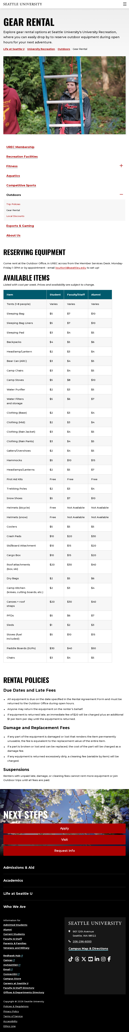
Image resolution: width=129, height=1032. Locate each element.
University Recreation (41, 49)
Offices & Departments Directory (23, 992)
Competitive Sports (21, 185)
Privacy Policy (11, 1011)
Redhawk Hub (11, 955)
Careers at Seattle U (15, 983)
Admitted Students (15, 924)
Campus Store (12, 978)
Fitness (12, 166)
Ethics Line (9, 1026)
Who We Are (14, 907)
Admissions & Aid (18, 868)
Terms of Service (13, 1016)
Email (6, 969)
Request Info (64, 851)
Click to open (121, 166)
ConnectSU (10, 974)
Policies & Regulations (16, 1006)
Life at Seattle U (14, 49)
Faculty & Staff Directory (18, 987)
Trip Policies (13, 204)
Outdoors (64, 49)
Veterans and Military (16, 947)
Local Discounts (15, 216)
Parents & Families (14, 943)
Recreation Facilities (22, 156)
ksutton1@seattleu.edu (70, 267)
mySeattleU (10, 964)
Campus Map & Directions (88, 948)
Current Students (14, 934)
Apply (64, 828)
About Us (13, 235)
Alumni (7, 929)
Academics (13, 880)
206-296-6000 (82, 941)
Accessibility (10, 1021)
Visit (64, 839)
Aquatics (13, 175)
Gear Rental (13, 210)
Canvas (7, 960)
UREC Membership (20, 147)
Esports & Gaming (20, 225)
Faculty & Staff (12, 938)
